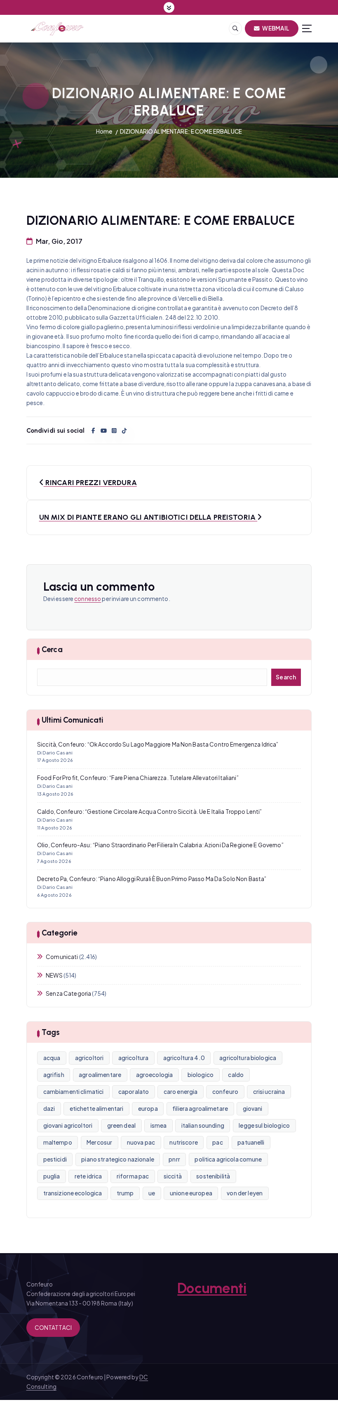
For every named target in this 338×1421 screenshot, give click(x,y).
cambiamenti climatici (73, 1091)
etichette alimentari (97, 1108)
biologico (201, 1074)
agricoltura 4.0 (184, 1057)
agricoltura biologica (247, 1057)
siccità (173, 1176)
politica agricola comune (228, 1159)
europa (148, 1108)
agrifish (53, 1074)
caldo (236, 1074)
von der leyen (245, 1193)
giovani (253, 1108)
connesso (87, 598)
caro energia (181, 1091)
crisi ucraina (269, 1091)
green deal (121, 1125)
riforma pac (133, 1176)
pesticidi (55, 1159)
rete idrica (88, 1176)
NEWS (54, 975)
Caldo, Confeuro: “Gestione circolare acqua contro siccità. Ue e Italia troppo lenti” (149, 811)
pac (217, 1142)
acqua (52, 1057)
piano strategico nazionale (117, 1159)
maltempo (57, 1142)
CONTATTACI (53, 1327)
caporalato (133, 1091)
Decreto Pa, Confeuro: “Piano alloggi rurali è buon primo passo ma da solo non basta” (151, 878)
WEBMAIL (275, 28)
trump (125, 1193)
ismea (158, 1125)
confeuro (225, 1091)
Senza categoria (68, 993)
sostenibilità (213, 1176)
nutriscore (183, 1142)
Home (104, 131)
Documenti (211, 1288)
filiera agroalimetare (200, 1108)
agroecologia (154, 1074)
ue (151, 1193)
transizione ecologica (72, 1193)
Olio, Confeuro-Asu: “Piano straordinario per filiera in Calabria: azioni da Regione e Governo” (160, 844)
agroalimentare (100, 1074)
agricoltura (133, 1057)
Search (286, 677)
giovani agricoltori (68, 1125)
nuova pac (141, 1142)
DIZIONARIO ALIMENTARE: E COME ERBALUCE (181, 131)
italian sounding (202, 1125)
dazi (49, 1108)
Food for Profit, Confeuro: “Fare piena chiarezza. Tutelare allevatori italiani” (138, 777)
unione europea (191, 1193)
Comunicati (62, 956)
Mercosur (99, 1142)
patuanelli (250, 1142)
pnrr (174, 1159)
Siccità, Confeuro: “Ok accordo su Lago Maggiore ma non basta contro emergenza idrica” (158, 744)
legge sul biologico (264, 1125)
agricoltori (89, 1057)
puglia (51, 1176)
